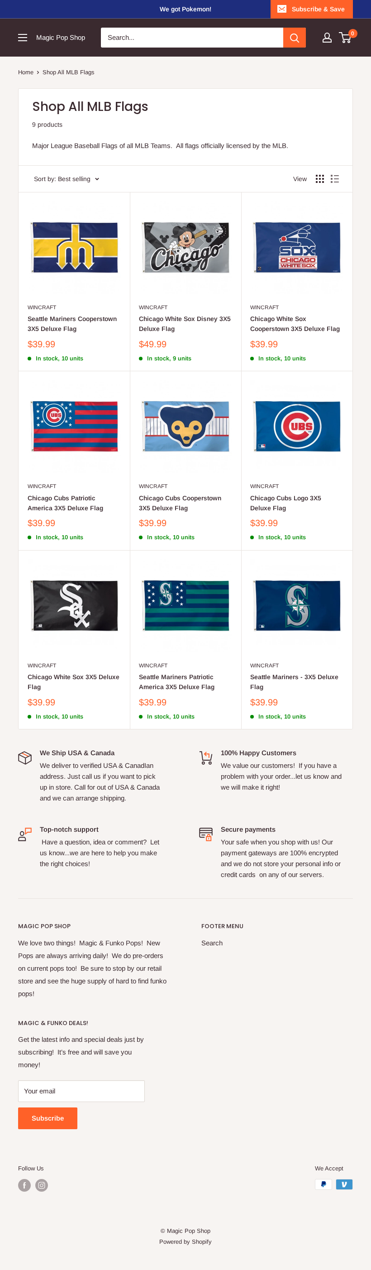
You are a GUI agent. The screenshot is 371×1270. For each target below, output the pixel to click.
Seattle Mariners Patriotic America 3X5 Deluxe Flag (176, 681)
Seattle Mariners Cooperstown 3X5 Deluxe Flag (72, 323)
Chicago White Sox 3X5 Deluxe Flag (73, 681)
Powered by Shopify (185, 1241)
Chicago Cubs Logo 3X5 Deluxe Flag (285, 503)
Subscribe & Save (318, 9)
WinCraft (42, 307)
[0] (345, 37)
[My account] (327, 38)
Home (25, 72)
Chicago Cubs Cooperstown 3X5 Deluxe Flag (180, 503)
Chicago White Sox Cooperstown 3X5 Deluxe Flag (295, 323)
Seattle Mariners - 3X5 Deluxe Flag (294, 681)
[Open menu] (22, 37)
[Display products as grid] (320, 179)
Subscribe (48, 1118)
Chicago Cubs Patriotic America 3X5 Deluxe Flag (65, 503)
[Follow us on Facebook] (24, 1185)
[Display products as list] (335, 179)
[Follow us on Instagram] (41, 1185)
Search (212, 943)
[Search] (294, 38)
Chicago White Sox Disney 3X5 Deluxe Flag (185, 323)
